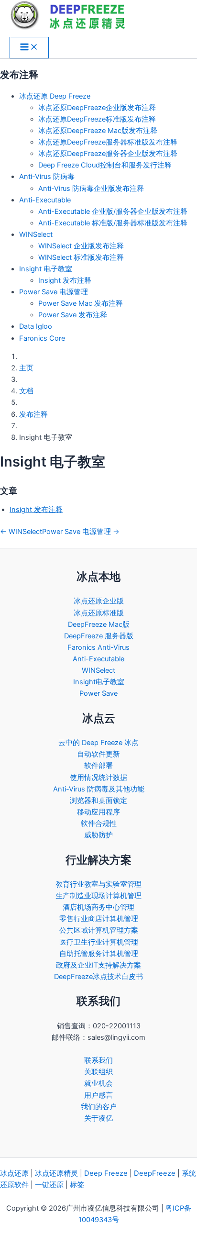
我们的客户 (99, 1106)
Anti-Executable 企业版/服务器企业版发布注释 (112, 211)
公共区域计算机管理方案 (98, 930)
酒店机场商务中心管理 (98, 907)
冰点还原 (14, 1173)
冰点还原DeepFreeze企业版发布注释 (97, 107)
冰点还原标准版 (99, 613)
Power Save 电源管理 (53, 292)
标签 (77, 1184)
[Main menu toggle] (29, 47)
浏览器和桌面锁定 (98, 800)
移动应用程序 (98, 812)
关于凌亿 (98, 1118)
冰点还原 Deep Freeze (54, 96)
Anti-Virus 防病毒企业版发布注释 (91, 188)
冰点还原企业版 (99, 601)
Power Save (98, 693)
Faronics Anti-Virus (98, 647)
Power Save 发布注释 (72, 315)
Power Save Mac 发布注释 (80, 303)
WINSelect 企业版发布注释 (81, 246)
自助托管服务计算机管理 (98, 953)
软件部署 (98, 765)
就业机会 (98, 1083)
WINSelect (36, 234)
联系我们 (98, 1060)
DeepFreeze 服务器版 (98, 636)
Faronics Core (42, 338)
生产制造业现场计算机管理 (98, 895)
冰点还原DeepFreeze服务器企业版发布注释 (107, 153)
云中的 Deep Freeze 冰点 (98, 742)
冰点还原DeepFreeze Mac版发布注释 (97, 130)
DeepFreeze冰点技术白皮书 (98, 976)
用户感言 (98, 1095)
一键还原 (49, 1184)
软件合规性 (99, 823)
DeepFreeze (154, 1173)
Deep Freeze (106, 1173)
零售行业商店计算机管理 (98, 918)
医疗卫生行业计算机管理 (98, 942)
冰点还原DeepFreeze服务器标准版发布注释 (107, 142)
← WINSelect (21, 531)
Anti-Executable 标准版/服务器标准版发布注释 (112, 223)
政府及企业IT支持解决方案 (98, 965)
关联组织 (98, 1072)
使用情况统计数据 (98, 777)
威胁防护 (98, 835)
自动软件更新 (98, 754)
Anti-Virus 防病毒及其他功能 (98, 789)
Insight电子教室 (98, 682)
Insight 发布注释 (64, 280)
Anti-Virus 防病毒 (47, 176)
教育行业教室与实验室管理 (98, 884)
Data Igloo (35, 326)
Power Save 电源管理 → (81, 531)
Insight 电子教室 (45, 269)
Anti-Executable (45, 200)
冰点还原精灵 (56, 1173)
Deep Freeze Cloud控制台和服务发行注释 (105, 165)
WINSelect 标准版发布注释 (81, 257)
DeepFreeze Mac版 (99, 624)
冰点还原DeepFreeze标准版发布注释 (97, 119)
